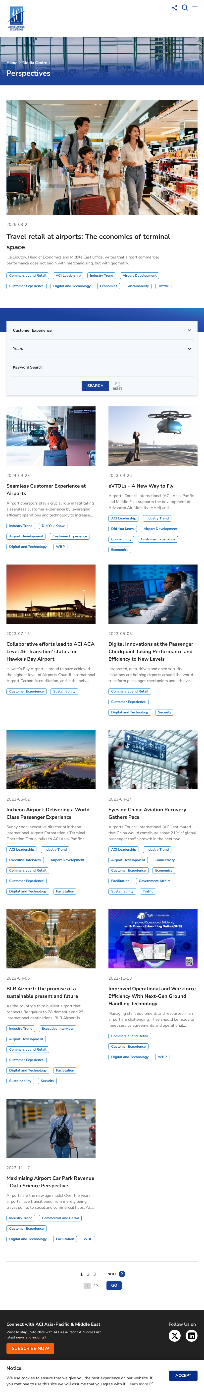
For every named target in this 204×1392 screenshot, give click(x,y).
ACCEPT (183, 1375)
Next (111, 1274)
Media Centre (35, 62)
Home (11, 62)
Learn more (137, 1384)
